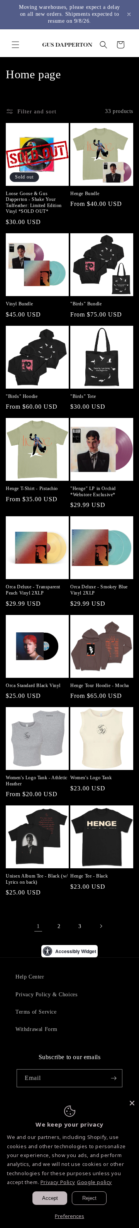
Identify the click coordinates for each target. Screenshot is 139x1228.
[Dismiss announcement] (129, 14)
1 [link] (38, 926)
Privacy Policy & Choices (46, 994)
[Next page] (100, 926)
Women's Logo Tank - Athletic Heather (37, 781)
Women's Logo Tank (91, 777)
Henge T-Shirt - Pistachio (32, 488)
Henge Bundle (84, 193)
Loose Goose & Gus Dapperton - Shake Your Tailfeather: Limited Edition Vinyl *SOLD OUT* (34, 202)
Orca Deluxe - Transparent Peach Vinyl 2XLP (33, 590)
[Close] (132, 1103)
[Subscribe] (113, 1078)
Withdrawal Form (36, 1029)
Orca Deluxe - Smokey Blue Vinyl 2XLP (99, 590)
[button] (15, 44)
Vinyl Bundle (19, 304)
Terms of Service (36, 1012)
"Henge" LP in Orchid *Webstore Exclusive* (93, 491)
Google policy (94, 1182)
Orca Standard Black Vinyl (33, 685)
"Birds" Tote (83, 396)
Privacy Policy (58, 1182)
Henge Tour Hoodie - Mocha (99, 685)
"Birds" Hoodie (21, 396)
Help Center (29, 977)
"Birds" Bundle (86, 304)
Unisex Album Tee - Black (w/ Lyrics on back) (37, 879)
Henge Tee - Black (89, 876)
